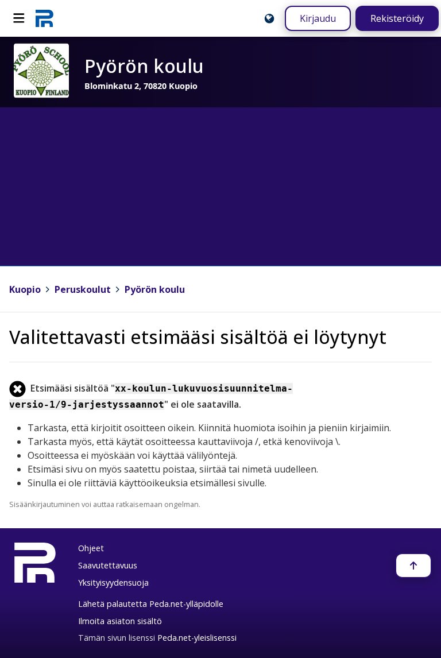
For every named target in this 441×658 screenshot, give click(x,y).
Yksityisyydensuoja (113, 582)
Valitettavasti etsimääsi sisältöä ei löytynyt (197, 336)
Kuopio (25, 289)
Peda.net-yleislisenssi (197, 637)
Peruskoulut (83, 289)
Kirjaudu (318, 18)
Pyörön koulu (155, 289)
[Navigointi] (19, 18)
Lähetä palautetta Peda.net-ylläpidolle (150, 603)
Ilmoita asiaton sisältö (120, 621)
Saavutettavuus (107, 565)
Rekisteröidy (397, 18)
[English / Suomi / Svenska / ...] (269, 18)
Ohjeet (91, 548)
